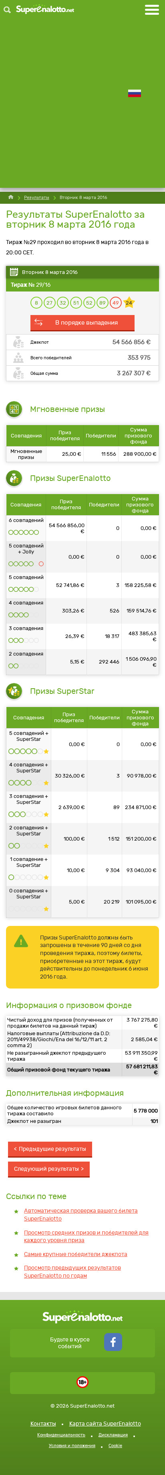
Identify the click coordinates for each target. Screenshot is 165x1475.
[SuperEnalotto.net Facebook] (113, 1349)
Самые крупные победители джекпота (75, 1254)
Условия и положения (72, 1445)
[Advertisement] (82, 106)
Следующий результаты (46, 1169)
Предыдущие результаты (52, 1149)
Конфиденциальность (61, 1435)
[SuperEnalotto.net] (45, 10)
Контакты (43, 1423)
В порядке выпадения (86, 322)
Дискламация (113, 1435)
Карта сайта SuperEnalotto (105, 1423)
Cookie (115, 1445)
